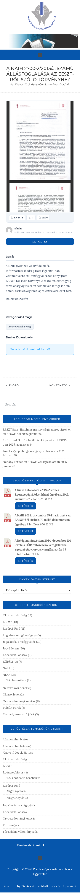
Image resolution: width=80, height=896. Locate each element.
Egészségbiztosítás (15, 772)
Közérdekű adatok (15, 655)
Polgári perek (12, 707)
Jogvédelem (11, 648)
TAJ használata (16, 680)
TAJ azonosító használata (23, 778)
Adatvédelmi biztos (15, 739)
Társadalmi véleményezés (20, 831)
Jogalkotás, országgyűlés (19, 642)
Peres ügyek (11, 825)
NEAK (7, 675)
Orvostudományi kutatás (19, 701)
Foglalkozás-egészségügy (20, 635)
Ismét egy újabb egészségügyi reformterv (30, 451)
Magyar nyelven (17, 797)
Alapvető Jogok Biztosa (18, 752)
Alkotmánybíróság (15, 615)
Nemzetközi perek (15, 688)
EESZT (7, 622)
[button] (40, 54)
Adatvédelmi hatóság (20, 326)
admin (66, 84)
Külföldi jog (10, 661)
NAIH (6, 668)
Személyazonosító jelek (18, 714)
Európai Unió (11, 628)
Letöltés (40, 241)
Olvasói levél (11, 694)
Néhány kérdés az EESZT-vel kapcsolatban (31, 462)
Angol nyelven (16, 791)
